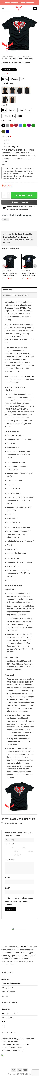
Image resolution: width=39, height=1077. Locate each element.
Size (3, 105)
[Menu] (3, 8)
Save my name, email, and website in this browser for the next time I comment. (19, 901)
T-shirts (21, 56)
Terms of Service (8, 992)
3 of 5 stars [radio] (9, 851)
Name (7, 878)
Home (4, 56)
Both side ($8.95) (12, 147)
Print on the (6, 137)
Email (7, 888)
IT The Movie (23, 947)
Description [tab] (8, 290)
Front (8, 140)
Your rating (9, 843)
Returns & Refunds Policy (12, 983)
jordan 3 (5, 219)
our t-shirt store (28, 376)
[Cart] (35, 8)
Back (8, 143)
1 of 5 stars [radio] (8, 847)
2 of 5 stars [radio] (18, 847)
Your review (9, 860)
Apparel (12, 56)
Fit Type (5, 74)
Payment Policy (8, 1018)
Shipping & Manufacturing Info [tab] (15, 295)
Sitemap (5, 996)
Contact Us (6, 1009)
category (23, 237)
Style (5, 83)
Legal (4, 1026)
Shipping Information (10, 1013)
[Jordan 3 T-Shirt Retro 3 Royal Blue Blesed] (29, 261)
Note (3, 164)
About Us (5, 979)
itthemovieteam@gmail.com (18, 1044)
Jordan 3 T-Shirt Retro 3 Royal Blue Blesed (29, 274)
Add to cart (24, 195)
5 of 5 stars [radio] (9, 855)
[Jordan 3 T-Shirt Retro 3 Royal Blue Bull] (10, 261)
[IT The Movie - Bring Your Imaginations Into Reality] (19, 8)
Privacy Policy (7, 988)
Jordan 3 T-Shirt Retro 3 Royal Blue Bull (10, 274)
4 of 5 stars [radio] (23, 851)
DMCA (4, 1022)
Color (4, 120)
